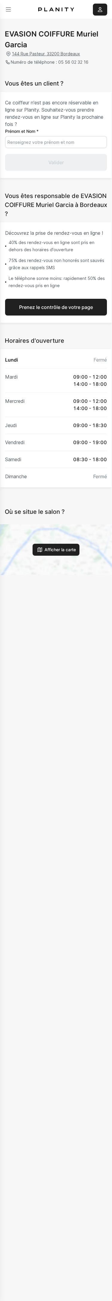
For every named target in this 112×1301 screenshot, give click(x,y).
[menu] (8, 9)
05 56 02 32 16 (73, 62)
